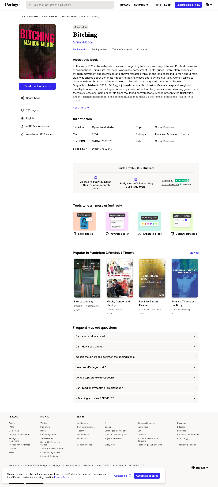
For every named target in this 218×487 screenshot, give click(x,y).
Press (11, 452)
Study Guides (46, 438)
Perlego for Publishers (19, 445)
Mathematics (83, 434)
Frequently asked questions (95, 327)
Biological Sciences (147, 423)
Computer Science (86, 427)
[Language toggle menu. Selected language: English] (209, 5)
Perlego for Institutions (14, 439)
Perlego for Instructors (19, 434)
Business (181, 423)
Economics (143, 427)
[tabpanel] (136, 104)
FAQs (11, 427)
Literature (181, 431)
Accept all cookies (147, 475)
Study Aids (110, 445)
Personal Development (188, 434)
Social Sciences (164, 127)
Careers (12, 448)
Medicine (142, 434)
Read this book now (188, 4)
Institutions (141, 4)
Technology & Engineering (150, 445)
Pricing (156, 4)
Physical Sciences (113, 438)
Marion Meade (83, 42)
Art (106, 423)
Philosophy (82, 438)
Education (182, 427)
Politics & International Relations (148, 439)
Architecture (82, 423)
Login (167, 4)
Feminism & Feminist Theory (172, 134)
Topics (43, 423)
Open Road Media (103, 127)
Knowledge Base (48, 434)
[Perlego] (12, 5)
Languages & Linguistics (116, 431)
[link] (87, 285)
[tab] (80, 50)
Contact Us (14, 431)
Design (108, 427)
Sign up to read (87, 294)
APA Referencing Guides (51, 448)
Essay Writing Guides (50, 452)
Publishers (45, 427)
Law (139, 431)
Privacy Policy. (61, 477)
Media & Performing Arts (116, 434)
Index (43, 431)
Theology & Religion (186, 445)
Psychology (182, 438)
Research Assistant (49, 456)
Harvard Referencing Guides (50, 443)
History (80, 431)
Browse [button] (125, 4)
